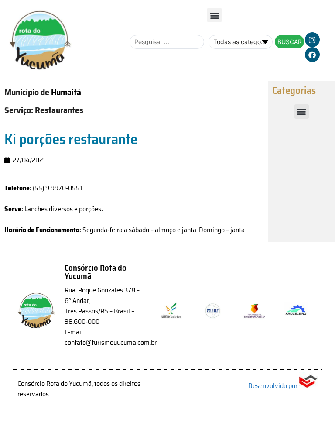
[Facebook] (312, 54)
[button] (214, 15)
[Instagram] (312, 39)
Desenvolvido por (273, 385)
